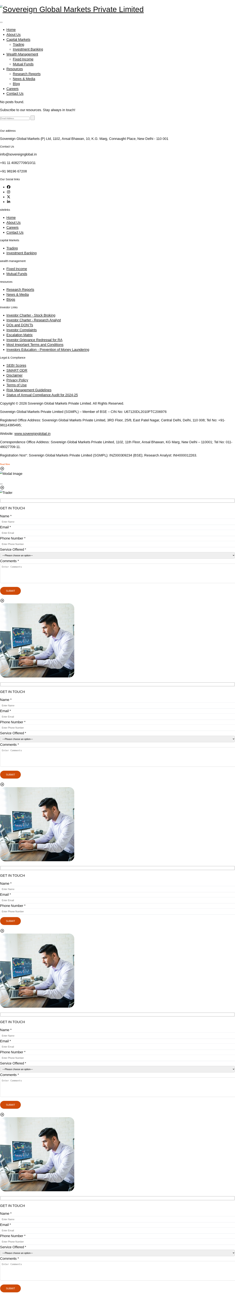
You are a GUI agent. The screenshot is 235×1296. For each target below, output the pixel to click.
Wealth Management (22, 54)
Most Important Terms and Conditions (34, 345)
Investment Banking (28, 49)
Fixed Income (23, 59)
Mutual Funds (23, 64)
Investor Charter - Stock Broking (30, 315)
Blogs (10, 299)
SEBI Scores (16, 365)
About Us (13, 35)
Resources (14, 69)
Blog (16, 84)
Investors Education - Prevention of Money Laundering (47, 350)
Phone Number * (13, 538)
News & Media (24, 79)
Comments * (9, 561)
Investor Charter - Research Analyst (33, 320)
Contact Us (15, 93)
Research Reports (26, 74)
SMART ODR (16, 370)
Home (11, 30)
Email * (5, 527)
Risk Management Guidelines (28, 390)
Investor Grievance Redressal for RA (34, 340)
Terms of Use (16, 385)
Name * (6, 516)
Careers (12, 89)
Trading (18, 44)
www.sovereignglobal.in (32, 434)
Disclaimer (14, 375)
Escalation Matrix (19, 335)
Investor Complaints (21, 330)
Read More (5, 464)
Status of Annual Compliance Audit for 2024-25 (42, 395)
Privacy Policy (17, 380)
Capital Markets (18, 40)
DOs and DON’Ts (19, 325)
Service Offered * (13, 549)
